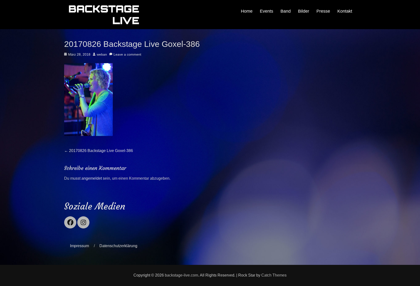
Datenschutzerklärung (118, 246)
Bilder (303, 11)
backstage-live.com (181, 275)
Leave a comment (127, 54)
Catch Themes (274, 275)
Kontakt (344, 11)
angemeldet (91, 178)
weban (102, 54)
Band (285, 11)
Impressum (79, 246)
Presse (323, 11)
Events (266, 11)
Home (247, 11)
